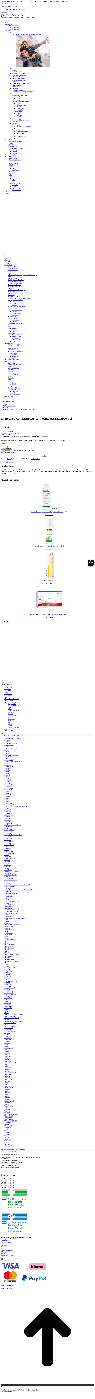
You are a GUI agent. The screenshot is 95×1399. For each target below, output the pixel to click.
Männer (6, 697)
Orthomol (8, 996)
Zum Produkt (49, 515)
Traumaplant (8, 1119)
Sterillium (7, 1092)
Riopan (7, 1041)
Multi (6, 958)
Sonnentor (8, 1086)
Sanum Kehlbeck (10, 1063)
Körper (10, 724)
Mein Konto (4, 12)
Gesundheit (7, 695)
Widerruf (3, 1253)
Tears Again (8, 1106)
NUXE (7, 983)
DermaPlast (8, 818)
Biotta (6, 798)
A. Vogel (7, 740)
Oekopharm (8, 984)
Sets (5, 729)
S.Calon (7, 1046)
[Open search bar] (2, 252)
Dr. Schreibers (9, 845)
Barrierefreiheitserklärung (8, 1255)
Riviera (7, 1043)
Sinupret (7, 1083)
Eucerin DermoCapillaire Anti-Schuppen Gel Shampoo (47, 512)
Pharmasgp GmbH (10, 1016)
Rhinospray (8, 1038)
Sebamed (7, 1069)
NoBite (7, 973)
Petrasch (7, 1009)
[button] (17, 450)
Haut (9, 720)
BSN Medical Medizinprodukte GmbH (16, 806)
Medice (7, 949)
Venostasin (8, 1126)
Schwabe (8, 1068)
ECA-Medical (9, 853)
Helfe (6, 900)
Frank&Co (8, 870)
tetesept (7, 1112)
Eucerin (7, 861)
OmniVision (8, 993)
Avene (7, 775)
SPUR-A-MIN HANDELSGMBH (15, 1088)
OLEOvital (8, 986)
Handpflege (11, 719)
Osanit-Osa (8, 998)
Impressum (4, 1245)
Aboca (6, 742)
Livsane (7, 938)
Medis (7, 951)
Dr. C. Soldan (9, 833)
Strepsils (7, 1096)
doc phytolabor (9, 830)
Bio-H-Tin (8, 790)
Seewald (7, 1071)
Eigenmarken (8, 690)
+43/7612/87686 (50, 1)
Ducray (7, 846)
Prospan (7, 1024)
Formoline (8, 868)
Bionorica (7, 796)
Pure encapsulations (11, 1026)
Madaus (7, 943)
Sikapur (7, 1076)
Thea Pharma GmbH (11, 1114)
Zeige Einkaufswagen (7, 6)
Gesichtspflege (12, 715)
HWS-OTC (8, 905)
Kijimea (7, 915)
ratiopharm (8, 1028)
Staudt (6, 1091)
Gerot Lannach (9, 883)
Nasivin (7, 966)
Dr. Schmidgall (9, 843)
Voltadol (7, 1137)
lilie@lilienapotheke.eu (61, 1)
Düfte (10, 709)
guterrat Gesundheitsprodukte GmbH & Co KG (18, 890)
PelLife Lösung (47, 580)
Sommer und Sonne (14, 727)
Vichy (7, 1132)
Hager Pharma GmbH (11, 893)
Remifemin (8, 1034)
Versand (7, 434)
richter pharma (9, 1039)
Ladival (7, 928)
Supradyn (8, 1097)
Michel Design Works (10, 700)
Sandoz (7, 1053)
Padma (7, 999)
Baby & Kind (12, 704)
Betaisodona (8, 788)
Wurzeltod (8, 1144)
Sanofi (7, 1056)
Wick (6, 1142)
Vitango (7, 1134)
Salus (6, 1051)
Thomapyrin (8, 1117)
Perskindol (8, 1008)
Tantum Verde (9, 1101)
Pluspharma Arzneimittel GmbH (14, 1021)
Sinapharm (8, 1079)
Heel (6, 898)
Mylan (6, 963)
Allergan (7, 753)
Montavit (8, 956)
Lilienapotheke (10, 934)
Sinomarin (8, 1081)
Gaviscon (7, 876)
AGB (2, 1248)
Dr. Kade (7, 836)
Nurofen (7, 978)
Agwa (6, 750)
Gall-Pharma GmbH (10, 875)
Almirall (7, 758)
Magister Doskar (9, 944)
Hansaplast (8, 895)
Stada (7, 1089)
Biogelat (7, 793)
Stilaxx (7, 1094)
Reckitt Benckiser (10, 1031)
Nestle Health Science (11, 968)
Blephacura (8, 800)
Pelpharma (8, 1006)
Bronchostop (9, 805)
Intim (9, 722)
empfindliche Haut (13, 710)
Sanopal (7, 1058)
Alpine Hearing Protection (12, 761)
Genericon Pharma (10, 880)
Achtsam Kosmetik (10, 743)
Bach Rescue (8, 778)
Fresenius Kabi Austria (11, 871)
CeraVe (7, 811)
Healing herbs (9, 896)
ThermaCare (8, 1116)
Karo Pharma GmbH (11, 913)
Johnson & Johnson (11, 911)
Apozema (8, 768)
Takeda (7, 1099)
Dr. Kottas (8, 838)
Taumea (7, 1104)
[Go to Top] (47, 1383)
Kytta (6, 921)
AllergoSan (8, 756)
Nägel (10, 725)
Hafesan (7, 891)
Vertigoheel (8, 1127)
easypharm (8, 851)
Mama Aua (8, 946)
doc (6, 828)
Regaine (7, 1033)
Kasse (15, 6)
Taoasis (7, 1102)
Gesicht (10, 714)
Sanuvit (7, 1064)
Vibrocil (7, 1131)
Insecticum (8, 908)
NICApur (7, 969)
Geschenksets (8, 694)
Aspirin (7, 771)
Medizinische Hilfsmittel (11, 699)
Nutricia (7, 979)
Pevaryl (7, 1011)
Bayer (7, 781)
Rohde (6, 1044)
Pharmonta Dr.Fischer (11, 1018)
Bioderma (7, 791)
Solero (6, 1084)
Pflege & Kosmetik (10, 702)
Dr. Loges (7, 840)
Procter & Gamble (10, 1023)
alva (6, 763)
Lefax (6, 931)
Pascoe (7, 1004)
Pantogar (7, 1003)
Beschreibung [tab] (8, 462)
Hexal (6, 903)
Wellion (7, 1141)
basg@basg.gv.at (6, 1242)
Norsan (7, 974)
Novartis (7, 976)
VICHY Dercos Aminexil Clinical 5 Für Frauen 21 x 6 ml (47, 614)
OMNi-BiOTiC (9, 989)
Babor (7, 776)
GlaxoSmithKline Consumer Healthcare (17, 885)
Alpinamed (8, 760)
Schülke (7, 1066)
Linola (6, 936)
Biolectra (7, 795)
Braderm (7, 801)
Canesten (7, 810)
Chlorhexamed (9, 815)
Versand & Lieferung (7, 1250)
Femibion (7, 865)
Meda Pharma (9, 948)
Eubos (7, 860)
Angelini (7, 765)
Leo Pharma (8, 933)
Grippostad (8, 888)
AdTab (7, 747)
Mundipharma (9, 959)
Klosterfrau (8, 916)
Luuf (6, 941)
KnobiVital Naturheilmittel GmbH (15, 918)
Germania (7, 881)
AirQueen (7, 751)
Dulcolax (7, 848)
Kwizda (7, 919)
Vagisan (7, 1124)
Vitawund (7, 1136)
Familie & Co (8, 692)
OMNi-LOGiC (9, 991)
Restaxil (7, 1036)
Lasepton (7, 929)
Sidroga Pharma (10, 1073)
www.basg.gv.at (5, 1240)
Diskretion (7, 689)
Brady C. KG (9, 803)
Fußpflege (11, 712)
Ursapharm (8, 1122)
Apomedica (8, 766)
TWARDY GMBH (10, 1121)
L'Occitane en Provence (12, 924)
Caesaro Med (8, 808)
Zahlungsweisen (5, 1252)
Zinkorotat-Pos (9, 1146)
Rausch (7, 1029)
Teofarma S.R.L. (9, 1109)
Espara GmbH (9, 858)
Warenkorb (4, 3)
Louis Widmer (9, 939)
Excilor (7, 863)
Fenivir (7, 866)
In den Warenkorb (6, 448)
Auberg (7, 773)
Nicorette (8, 971)
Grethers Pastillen (10, 886)
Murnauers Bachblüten (11, 961)
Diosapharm (8, 826)
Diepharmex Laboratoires (12, 825)
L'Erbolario (8, 923)
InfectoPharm (8, 906)
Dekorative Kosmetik (14, 705)
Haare (9, 459)
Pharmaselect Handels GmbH (13, 1014)
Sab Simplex (8, 1048)
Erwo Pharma (9, 856)
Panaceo (7, 1001)
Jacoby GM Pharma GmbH (13, 910)
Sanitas (7, 1054)
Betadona (7, 786)
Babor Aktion (8, 687)
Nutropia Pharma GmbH (12, 981)
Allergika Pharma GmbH (12, 755)
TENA (7, 1107)
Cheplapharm (8, 813)
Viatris (6, 1129)
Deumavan (8, 823)
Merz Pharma (9, 953)
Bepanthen (8, 785)
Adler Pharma (9, 745)
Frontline (8, 873)
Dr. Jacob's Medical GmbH (13, 835)
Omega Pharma (9, 988)
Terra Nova (8, 1111)
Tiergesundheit (8, 730)
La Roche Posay (35, 459)
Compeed (7, 816)
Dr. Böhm (8, 831)
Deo (9, 707)
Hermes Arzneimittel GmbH (13, 901)
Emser (6, 855)
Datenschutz (4, 1247)
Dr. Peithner (8, 841)
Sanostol (7, 1059)
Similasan (8, 1078)
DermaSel (7, 820)
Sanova (7, 1061)
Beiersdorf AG (9, 783)
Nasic (6, 964)
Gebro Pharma (9, 878)
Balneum (7, 780)
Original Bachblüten (10, 994)
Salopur (7, 1049)
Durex (6, 850)
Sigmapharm (9, 1074)
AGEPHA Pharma (10, 748)
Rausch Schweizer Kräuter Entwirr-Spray (47, 546)
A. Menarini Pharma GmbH (13, 738)
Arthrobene (8, 770)
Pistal (6, 1019)
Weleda (7, 1139)
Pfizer (6, 1013)
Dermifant (8, 821)
